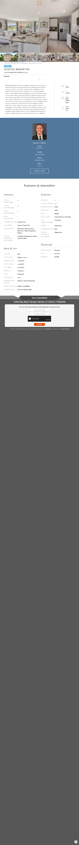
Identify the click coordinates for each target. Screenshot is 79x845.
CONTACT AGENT (39, 171)
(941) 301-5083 (39, 154)
